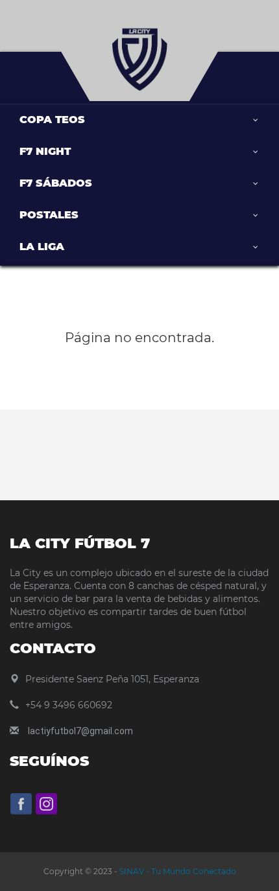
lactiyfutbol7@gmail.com (80, 731)
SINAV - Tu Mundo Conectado (176, 871)
